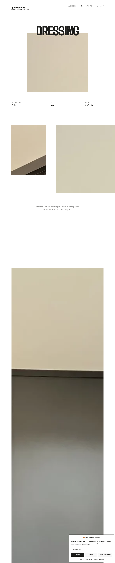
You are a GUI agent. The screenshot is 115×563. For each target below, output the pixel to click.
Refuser (91, 554)
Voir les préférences (105, 554)
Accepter (77, 554)
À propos (72, 5)
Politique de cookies (83, 559)
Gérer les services (76, 549)
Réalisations (86, 5)
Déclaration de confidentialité (96, 559)
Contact (100, 5)
